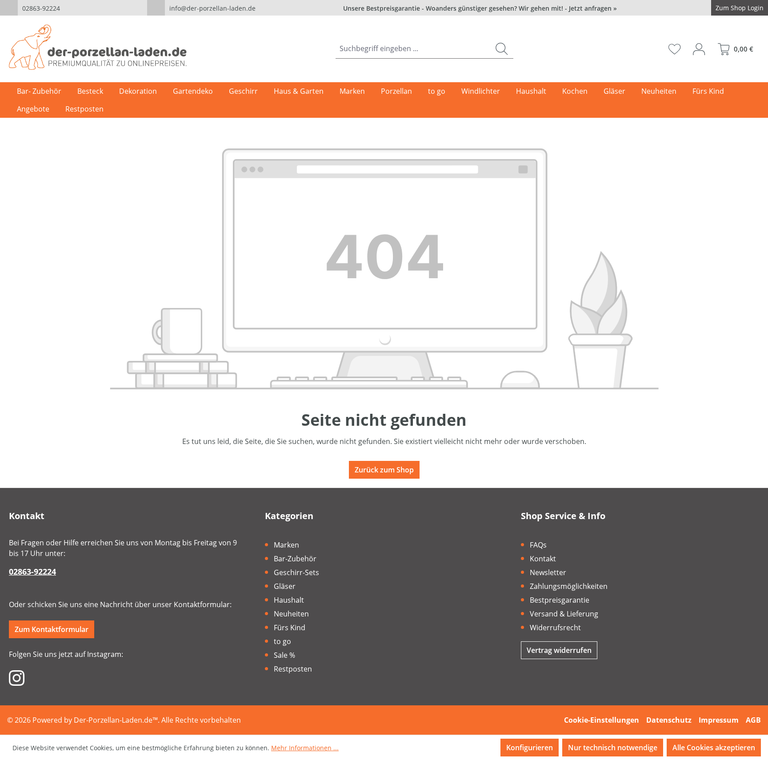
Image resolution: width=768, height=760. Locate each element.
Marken (286, 545)
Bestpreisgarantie (559, 600)
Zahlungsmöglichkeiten (569, 586)
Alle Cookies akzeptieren (713, 747)
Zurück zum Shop (384, 470)
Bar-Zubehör (295, 559)
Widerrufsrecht (555, 627)
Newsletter (548, 572)
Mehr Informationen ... (305, 748)
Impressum (719, 720)
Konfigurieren (529, 747)
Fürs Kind (289, 627)
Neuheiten (291, 614)
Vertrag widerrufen (559, 650)
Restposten (293, 669)
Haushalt (289, 600)
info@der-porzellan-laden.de (212, 8)
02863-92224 (41, 8)
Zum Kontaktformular (51, 629)
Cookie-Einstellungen (601, 720)
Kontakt (543, 559)
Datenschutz (669, 720)
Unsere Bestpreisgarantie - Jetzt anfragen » (480, 8)
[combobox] (413, 49)
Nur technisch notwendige (612, 747)
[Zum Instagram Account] (16, 677)
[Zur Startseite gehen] (98, 47)
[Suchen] (501, 49)
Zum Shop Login (740, 8)
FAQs (538, 545)
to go (282, 641)
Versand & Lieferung (564, 614)
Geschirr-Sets (296, 572)
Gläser (285, 586)
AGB (753, 720)
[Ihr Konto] (699, 49)
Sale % (284, 655)
